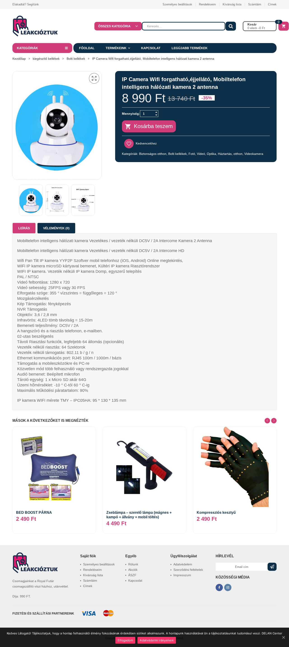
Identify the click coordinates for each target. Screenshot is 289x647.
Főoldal (87, 48)
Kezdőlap (19, 58)
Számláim (254, 4)
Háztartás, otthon (230, 154)
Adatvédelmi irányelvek (157, 640)
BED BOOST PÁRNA (34, 512)
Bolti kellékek (76, 58)
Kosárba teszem (153, 126)
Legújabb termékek (189, 48)
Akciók (133, 569)
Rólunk (133, 564)
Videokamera (253, 154)
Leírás (24, 228)
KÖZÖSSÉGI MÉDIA (233, 577)
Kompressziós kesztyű (216, 512)
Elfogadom (125, 640)
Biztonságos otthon (152, 154)
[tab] (24, 228)
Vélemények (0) (56, 228)
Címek (272, 4)
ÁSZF (132, 575)
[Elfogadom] (283, 637)
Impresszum (182, 575)
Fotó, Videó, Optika (202, 154)
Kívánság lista (232, 4)
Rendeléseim (207, 4)
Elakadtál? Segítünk (25, 4)
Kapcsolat (151, 48)
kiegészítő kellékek (46, 58)
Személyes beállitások (177, 4)
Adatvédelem (182, 564)
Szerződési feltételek (188, 569)
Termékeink (116, 48)
